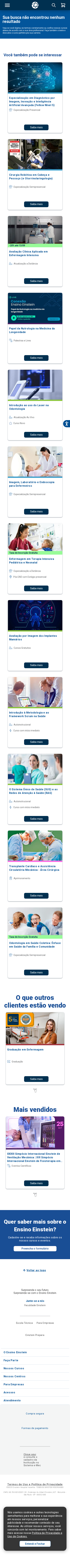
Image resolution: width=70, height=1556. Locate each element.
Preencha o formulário (35, 1248)
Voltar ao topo (36, 1270)
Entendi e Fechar (35, 1543)
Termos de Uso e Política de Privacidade (35, 1484)
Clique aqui (30, 1454)
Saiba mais (36, 127)
